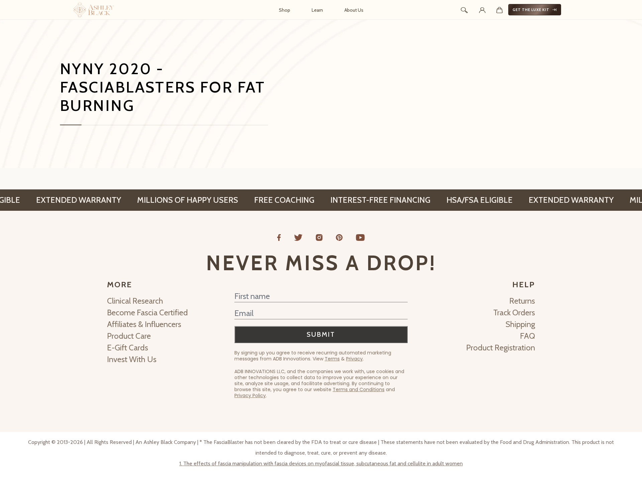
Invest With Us (131, 359)
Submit (321, 334)
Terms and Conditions (359, 389)
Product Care (129, 336)
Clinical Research (135, 301)
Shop (284, 10)
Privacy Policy (250, 395)
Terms (332, 358)
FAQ (527, 336)
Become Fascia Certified (147, 312)
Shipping (520, 324)
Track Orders (514, 312)
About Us (353, 10)
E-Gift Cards (127, 347)
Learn (317, 10)
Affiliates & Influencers (144, 324)
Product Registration (500, 347)
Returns (522, 301)
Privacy (354, 358)
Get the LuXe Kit (531, 9)
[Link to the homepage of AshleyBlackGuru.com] (94, 9)
